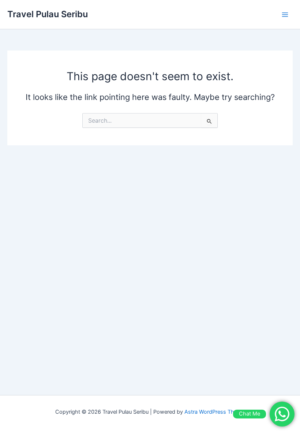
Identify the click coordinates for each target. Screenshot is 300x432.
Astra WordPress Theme (214, 412)
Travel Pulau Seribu (47, 14)
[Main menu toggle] (285, 14)
